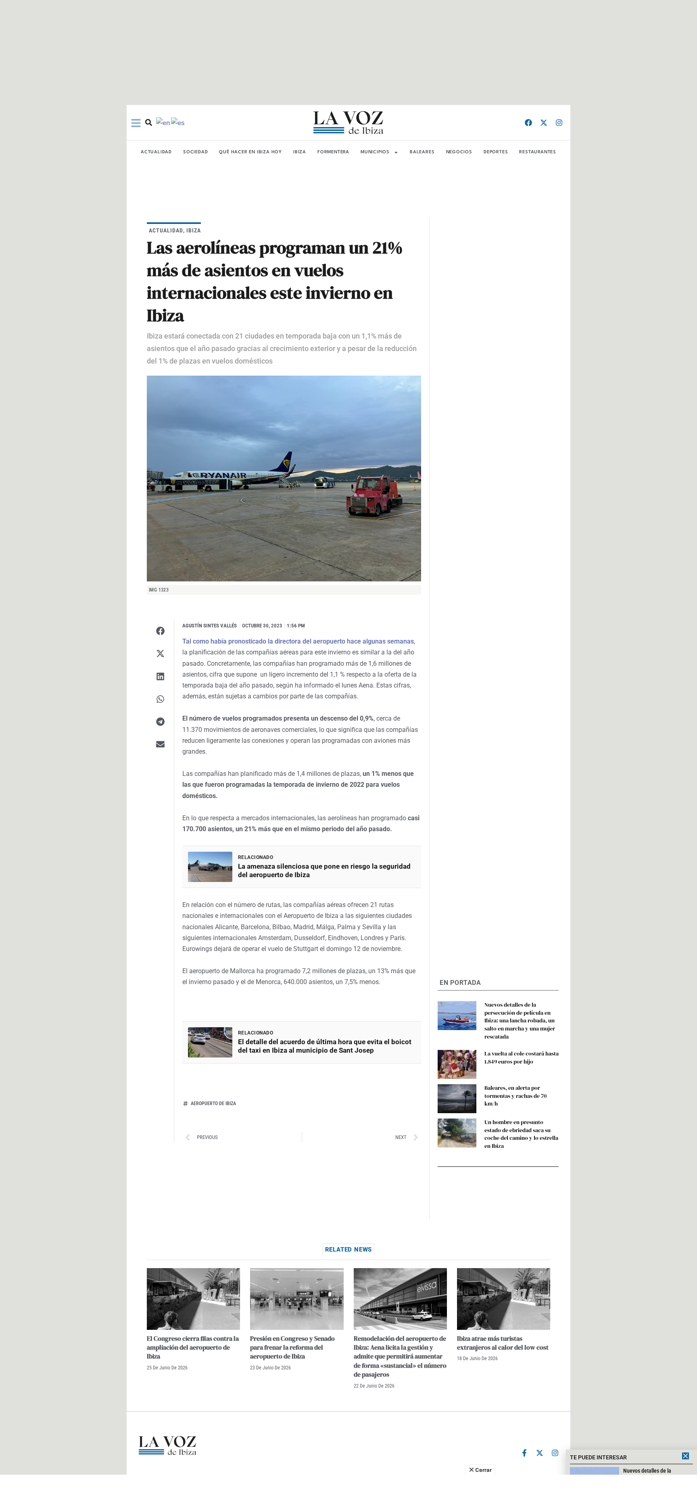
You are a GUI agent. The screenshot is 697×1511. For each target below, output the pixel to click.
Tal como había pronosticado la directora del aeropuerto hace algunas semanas (298, 641)
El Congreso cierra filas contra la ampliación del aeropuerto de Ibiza (193, 1347)
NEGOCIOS (459, 152)
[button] (160, 631)
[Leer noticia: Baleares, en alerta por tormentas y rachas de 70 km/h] (457, 1098)
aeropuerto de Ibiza (213, 1103)
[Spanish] (178, 122)
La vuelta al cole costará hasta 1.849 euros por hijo (521, 1057)
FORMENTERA (333, 152)
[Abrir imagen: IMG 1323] (284, 478)
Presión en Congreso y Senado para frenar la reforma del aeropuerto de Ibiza (292, 1347)
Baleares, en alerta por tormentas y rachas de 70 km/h (515, 1096)
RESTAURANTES (537, 152)
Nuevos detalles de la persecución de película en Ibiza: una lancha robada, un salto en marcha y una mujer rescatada (519, 1020)
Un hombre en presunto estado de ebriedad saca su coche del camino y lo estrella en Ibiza (521, 1134)
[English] (163, 122)
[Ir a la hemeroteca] (148, 122)
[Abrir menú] (136, 123)
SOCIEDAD (195, 152)
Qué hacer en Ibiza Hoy (250, 152)
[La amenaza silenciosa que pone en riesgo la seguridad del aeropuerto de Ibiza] (210, 867)
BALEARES (422, 152)
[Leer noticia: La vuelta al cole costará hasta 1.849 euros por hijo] (457, 1064)
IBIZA (299, 152)
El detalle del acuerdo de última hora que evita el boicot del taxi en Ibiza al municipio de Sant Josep (324, 1046)
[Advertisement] (348, 1493)
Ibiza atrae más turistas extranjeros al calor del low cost (503, 1343)
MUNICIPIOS (375, 152)
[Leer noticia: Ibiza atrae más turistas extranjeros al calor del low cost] (503, 1299)
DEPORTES (496, 152)
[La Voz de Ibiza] (348, 122)
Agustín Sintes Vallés (209, 626)
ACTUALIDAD (156, 152)
